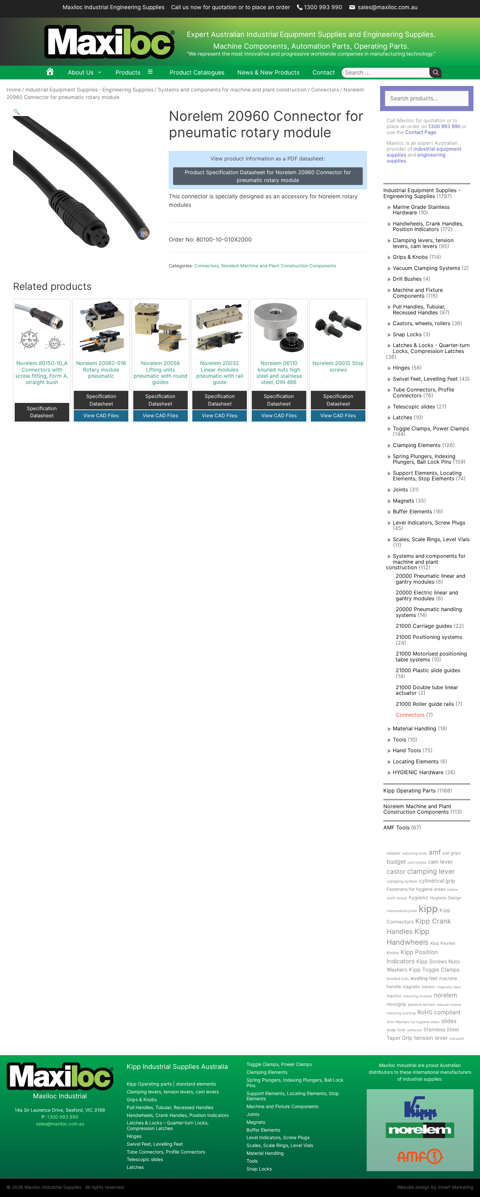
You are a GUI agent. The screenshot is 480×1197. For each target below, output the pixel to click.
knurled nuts (398, 978)
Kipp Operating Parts (409, 790)
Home (14, 90)
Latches (402, 417)
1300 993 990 (323, 7)
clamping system (402, 881)
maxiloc (394, 995)
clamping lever (431, 871)
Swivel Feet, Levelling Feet (425, 378)
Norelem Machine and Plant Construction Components (278, 265)
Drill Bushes (407, 278)
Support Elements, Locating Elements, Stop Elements (427, 476)
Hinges (401, 367)
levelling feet (424, 978)
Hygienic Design (445, 897)
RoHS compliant (438, 1012)
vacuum (456, 1038)
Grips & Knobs (410, 257)
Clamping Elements (416, 445)
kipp (428, 908)
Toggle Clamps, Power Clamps (431, 428)
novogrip (396, 1004)
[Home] (50, 72)
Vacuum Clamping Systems (426, 268)
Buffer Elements (412, 511)
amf (435, 852)
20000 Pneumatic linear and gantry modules (430, 579)
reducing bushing (401, 1013)
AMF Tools (396, 827)
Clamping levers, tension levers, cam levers (423, 243)
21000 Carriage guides (424, 626)
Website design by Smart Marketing (435, 1187)
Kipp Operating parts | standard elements (171, 1084)
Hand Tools (407, 750)
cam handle (417, 862)
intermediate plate (402, 911)
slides (448, 1021)
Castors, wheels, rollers (421, 323)
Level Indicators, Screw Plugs (429, 522)
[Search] (435, 72)
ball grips (451, 853)
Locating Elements (416, 761)
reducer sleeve (449, 1005)
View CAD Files (101, 415)
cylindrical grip (437, 881)
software (414, 1030)
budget (396, 861)
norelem (445, 995)
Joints (400, 489)
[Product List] (151, 72)
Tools (399, 739)
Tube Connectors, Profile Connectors (166, 1152)
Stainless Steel (441, 1029)
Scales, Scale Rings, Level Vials (431, 539)
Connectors (325, 90)
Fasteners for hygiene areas (416, 889)
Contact (323, 72)
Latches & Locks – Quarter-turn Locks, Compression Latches (168, 1125)
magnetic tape (449, 987)
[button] (16, 111)
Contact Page (420, 132)
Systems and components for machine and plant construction (232, 90)
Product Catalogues (197, 72)
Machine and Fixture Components (418, 293)
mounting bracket (417, 996)
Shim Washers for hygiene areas (413, 1022)
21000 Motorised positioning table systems (431, 656)
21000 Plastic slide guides (428, 670)
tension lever (431, 1038)
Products (128, 72)
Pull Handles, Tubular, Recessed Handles (419, 309)
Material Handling (414, 728)
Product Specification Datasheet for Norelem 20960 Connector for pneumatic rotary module (268, 176)
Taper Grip (399, 1038)
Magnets (403, 500)
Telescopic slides (414, 406)
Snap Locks (407, 334)
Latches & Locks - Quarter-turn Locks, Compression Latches (431, 348)
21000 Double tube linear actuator (427, 690)
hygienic (418, 898)
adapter (394, 853)
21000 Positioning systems (429, 637)
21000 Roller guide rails (425, 704)
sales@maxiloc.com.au (387, 7)
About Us (80, 72)
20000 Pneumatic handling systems (429, 612)
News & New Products (268, 72)
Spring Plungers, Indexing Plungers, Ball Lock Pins (424, 459)
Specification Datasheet (42, 412)
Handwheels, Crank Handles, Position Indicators (428, 226)
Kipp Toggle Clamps (434, 969)
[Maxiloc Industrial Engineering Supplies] (60, 1088)
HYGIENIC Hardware (418, 772)
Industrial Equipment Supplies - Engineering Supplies (89, 90)
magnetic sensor (419, 986)
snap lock (396, 1029)
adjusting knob (414, 853)
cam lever (440, 861)
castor (396, 871)
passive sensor (421, 1004)
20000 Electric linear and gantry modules (427, 595)
